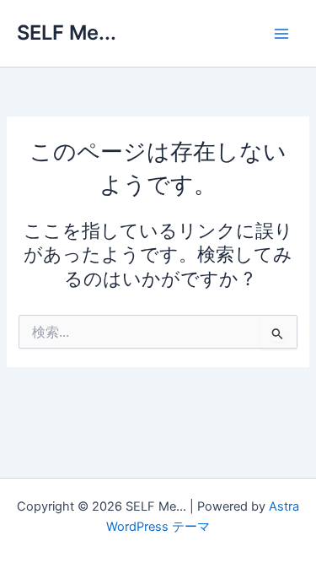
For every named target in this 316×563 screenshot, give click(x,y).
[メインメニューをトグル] (281, 33)
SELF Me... (66, 32)
